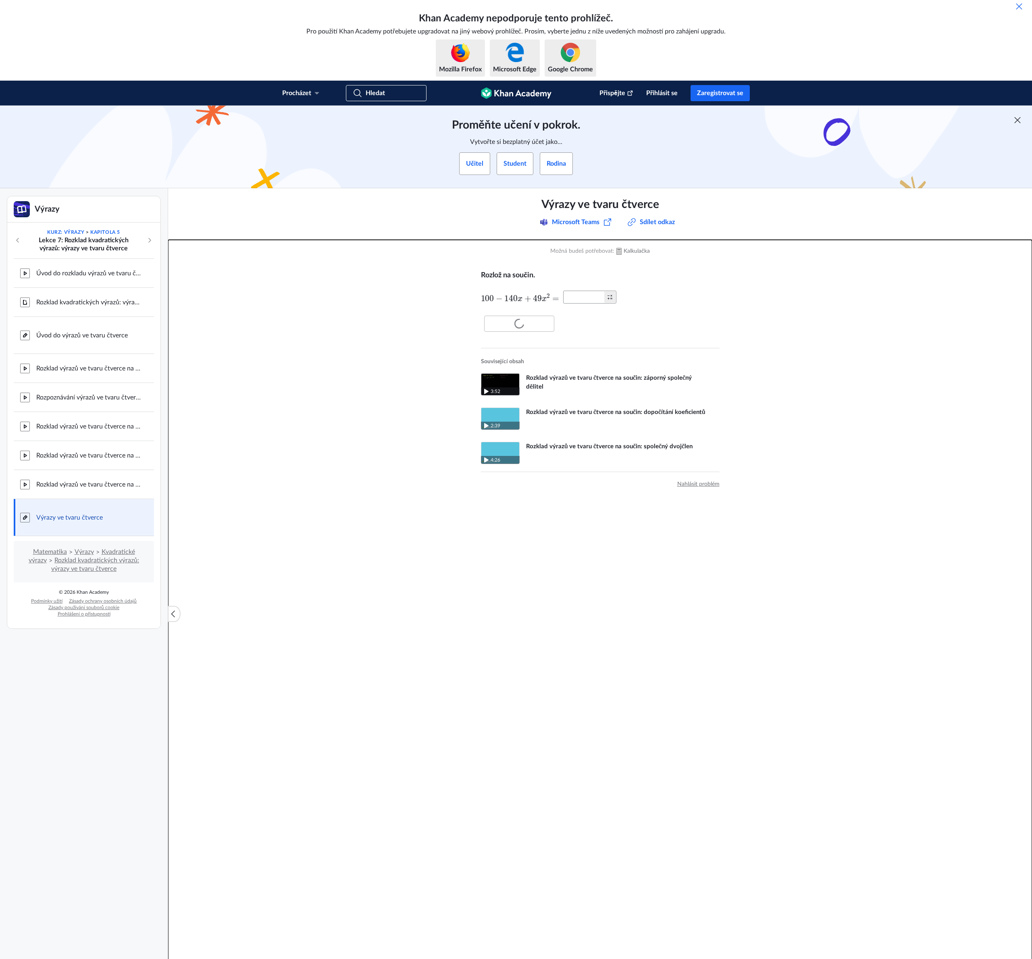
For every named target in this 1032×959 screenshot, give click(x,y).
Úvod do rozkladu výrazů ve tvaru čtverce (88, 273)
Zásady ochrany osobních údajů (103, 601)
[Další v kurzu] (149, 240)
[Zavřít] (1019, 6)
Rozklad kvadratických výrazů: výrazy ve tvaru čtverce (88, 302)
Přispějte (612, 93)
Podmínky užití (46, 601)
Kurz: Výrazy (65, 232)
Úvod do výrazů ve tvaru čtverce (82, 335)
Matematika (50, 552)
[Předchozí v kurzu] (18, 240)
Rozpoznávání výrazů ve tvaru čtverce (88, 397)
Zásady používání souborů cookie (83, 607)
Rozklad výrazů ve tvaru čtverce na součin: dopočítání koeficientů (88, 455)
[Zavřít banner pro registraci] (1017, 120)
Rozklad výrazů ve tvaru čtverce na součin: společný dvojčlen (88, 484)
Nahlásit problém (698, 484)
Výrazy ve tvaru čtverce (69, 517)
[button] (610, 297)
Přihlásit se (662, 93)
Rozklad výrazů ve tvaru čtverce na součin (88, 368)
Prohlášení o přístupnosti (84, 614)
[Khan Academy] (516, 93)
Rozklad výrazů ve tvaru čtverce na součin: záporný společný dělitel (88, 426)
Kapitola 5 (105, 232)
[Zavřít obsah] (174, 614)
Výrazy (84, 552)
